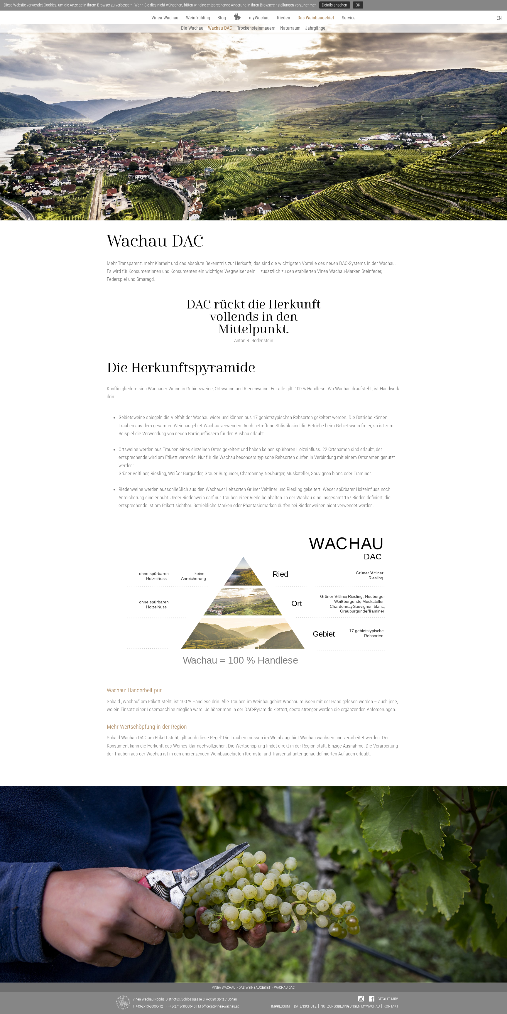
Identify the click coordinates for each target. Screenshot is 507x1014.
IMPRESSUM (280, 1006)
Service (349, 18)
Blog (221, 18)
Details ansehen (334, 5)
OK (358, 5)
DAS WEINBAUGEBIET (255, 987)
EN (499, 18)
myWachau (259, 18)
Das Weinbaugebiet (316, 18)
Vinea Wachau (164, 18)
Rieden (283, 18)
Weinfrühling (198, 18)
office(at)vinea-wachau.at (220, 1006)
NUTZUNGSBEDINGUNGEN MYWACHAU (350, 1006)
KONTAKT (391, 1006)
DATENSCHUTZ (305, 1006)
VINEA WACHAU (223, 987)
